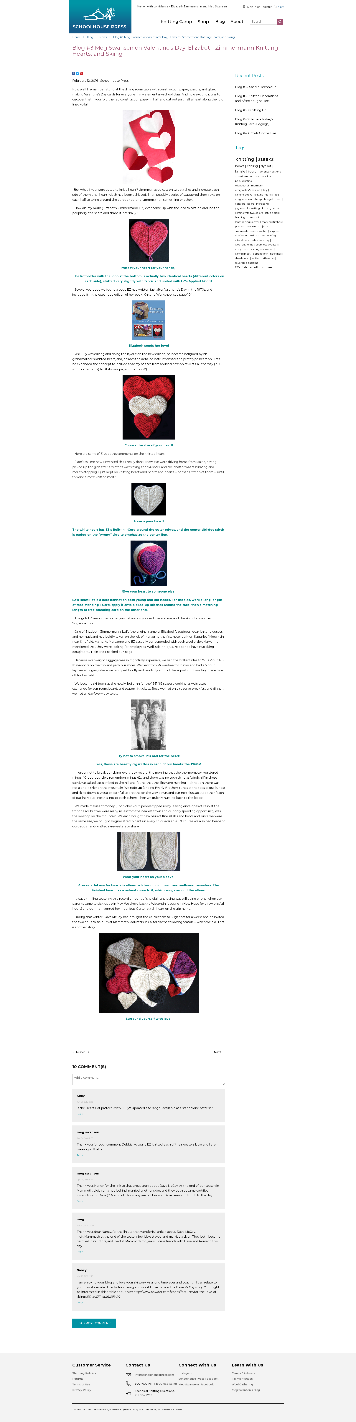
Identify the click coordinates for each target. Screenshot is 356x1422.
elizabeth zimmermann (249, 185)
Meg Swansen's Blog (246, 1390)
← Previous (80, 1052)
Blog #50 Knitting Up (250, 110)
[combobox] (266, 22)
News (103, 37)
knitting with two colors (249, 212)
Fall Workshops (242, 1378)
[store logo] (100, 16)
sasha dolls (241, 231)
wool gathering (244, 244)
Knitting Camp (176, 21)
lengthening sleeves (247, 222)
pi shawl (240, 226)
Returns (77, 1378)
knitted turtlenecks (263, 258)
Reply (80, 1113)
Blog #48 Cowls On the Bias (255, 133)
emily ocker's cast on (248, 190)
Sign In (251, 7)
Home (76, 37)
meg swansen (243, 199)
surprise (275, 231)
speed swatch (259, 231)
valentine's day (260, 240)
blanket (267, 176)
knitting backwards (262, 249)
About (236, 21)
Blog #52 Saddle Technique (255, 87)
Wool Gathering (242, 1384)
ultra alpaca (242, 240)
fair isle (240, 171)
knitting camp (270, 208)
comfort (240, 203)
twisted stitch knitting (263, 235)
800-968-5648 (166, 1383)
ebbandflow (260, 253)
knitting (245, 159)
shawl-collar (242, 258)
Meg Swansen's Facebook (196, 1384)
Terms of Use (81, 1384)
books (240, 166)
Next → (219, 1052)
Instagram (185, 1373)
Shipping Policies (84, 1373)
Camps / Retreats (243, 1373)
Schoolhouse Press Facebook (198, 1378)
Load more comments (94, 1323)
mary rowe (242, 249)
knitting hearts (263, 194)
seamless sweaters (267, 244)
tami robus (241, 235)
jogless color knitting (247, 208)
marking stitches (272, 222)
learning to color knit (247, 217)
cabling (253, 166)
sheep (258, 199)
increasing (262, 203)
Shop (203, 21)
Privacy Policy (81, 1390)
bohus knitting (244, 181)
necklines (276, 253)
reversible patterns (246, 262)
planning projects (257, 226)
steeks (266, 159)
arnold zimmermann (247, 176)
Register (266, 7)
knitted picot (243, 253)
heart (250, 203)
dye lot (266, 166)
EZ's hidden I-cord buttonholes (254, 267)
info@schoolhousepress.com (154, 1375)
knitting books (244, 194)
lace (277, 194)
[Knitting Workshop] (148, 320)
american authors (270, 171)
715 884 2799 (143, 1395)
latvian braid (272, 212)
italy (265, 190)
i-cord (252, 171)
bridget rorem (273, 199)
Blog (220, 21)
